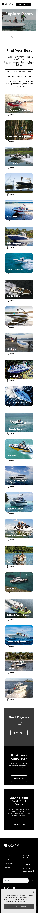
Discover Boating (8, 37)
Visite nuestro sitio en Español (28, 870)
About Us (7, 855)
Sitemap (7, 868)
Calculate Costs (19, 778)
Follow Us (22, 4)
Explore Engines (19, 733)
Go (32, 880)
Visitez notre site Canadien (29, 863)
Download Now (19, 824)
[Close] (34, 892)
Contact (7, 859)
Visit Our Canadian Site (28, 856)
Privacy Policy (9, 863)
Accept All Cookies (19, 906)
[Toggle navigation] (34, 4)
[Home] (8, 4)
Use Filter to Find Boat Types (19, 72)
